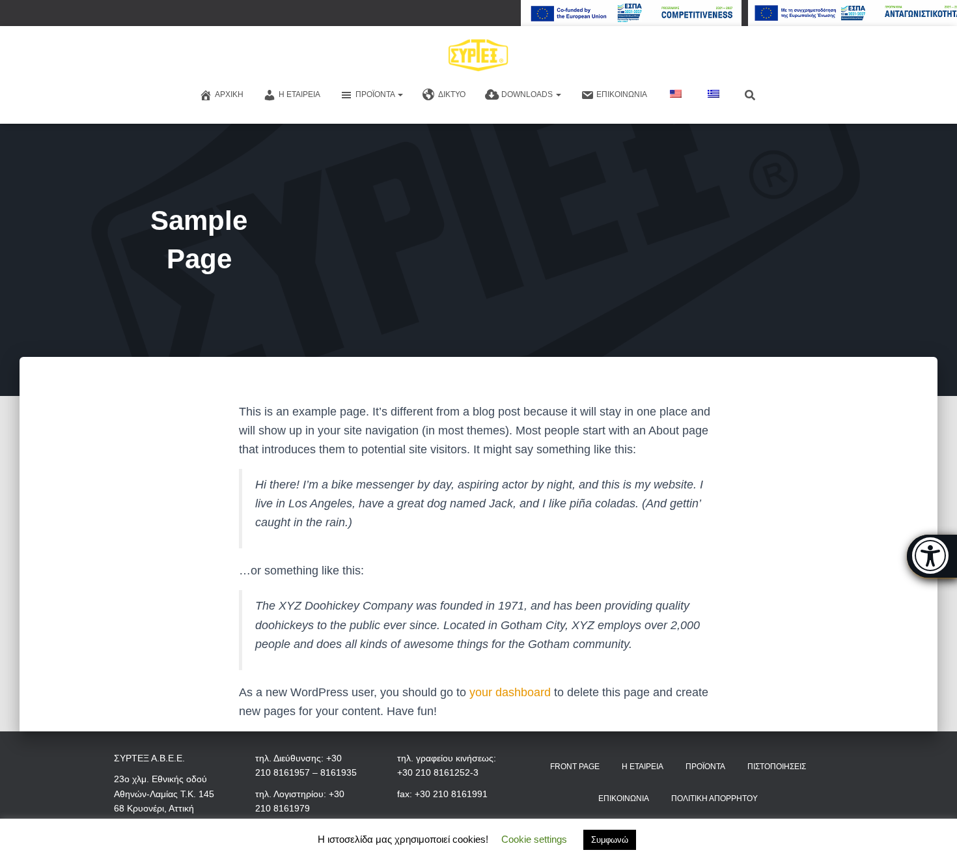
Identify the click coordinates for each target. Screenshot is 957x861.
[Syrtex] (479, 55)
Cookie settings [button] (534, 839)
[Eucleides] (932, 556)
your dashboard (510, 692)
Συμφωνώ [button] (609, 840)
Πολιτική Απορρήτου (714, 798)
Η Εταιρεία (299, 94)
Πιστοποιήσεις (776, 766)
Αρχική (229, 94)
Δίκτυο (451, 94)
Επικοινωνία (621, 94)
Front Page (575, 766)
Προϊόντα (375, 94)
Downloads (528, 94)
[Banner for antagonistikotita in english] (631, 13)
